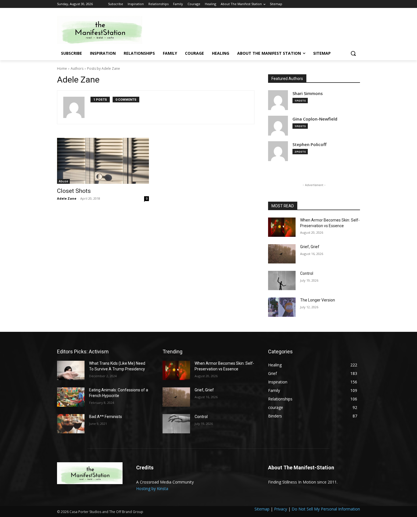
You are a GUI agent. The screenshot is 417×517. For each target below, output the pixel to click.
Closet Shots (74, 190)
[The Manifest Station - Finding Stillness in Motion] (102, 30)
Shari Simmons (307, 93)
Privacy (280, 509)
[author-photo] (76, 107)
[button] (353, 53)
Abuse (63, 181)
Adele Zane (66, 198)
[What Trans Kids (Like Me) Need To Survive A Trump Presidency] (71, 370)
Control (306, 273)
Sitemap (261, 509)
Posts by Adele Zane (103, 68)
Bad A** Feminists (105, 416)
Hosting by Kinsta (152, 488)
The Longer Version (317, 300)
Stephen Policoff (309, 144)
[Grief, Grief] (282, 253)
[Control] (282, 280)
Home (62, 68)
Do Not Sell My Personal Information (326, 509)
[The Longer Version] (282, 307)
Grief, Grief (309, 246)
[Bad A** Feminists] (71, 423)
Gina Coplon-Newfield (314, 119)
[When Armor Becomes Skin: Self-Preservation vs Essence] (282, 227)
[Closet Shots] (103, 161)
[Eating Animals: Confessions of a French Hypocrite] (71, 397)
